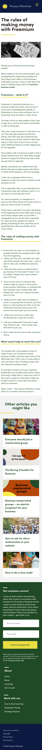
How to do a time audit (19, 572)
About (7, 680)
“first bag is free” (8, 79)
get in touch (9, 380)
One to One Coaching (13, 703)
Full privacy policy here (16, 660)
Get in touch (9, 687)
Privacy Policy (8, 737)
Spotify (30, 109)
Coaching (8, 684)
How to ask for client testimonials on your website (17, 541)
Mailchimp (5, 112)
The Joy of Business (20, 6)
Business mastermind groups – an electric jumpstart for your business (18, 506)
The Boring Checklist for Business (19, 471)
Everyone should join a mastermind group (18, 441)
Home (7, 676)
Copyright (6, 733)
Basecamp (21, 109)
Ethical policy (7, 740)
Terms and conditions (11, 730)
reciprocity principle (24, 76)
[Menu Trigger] (37, 4)
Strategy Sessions (12, 711)
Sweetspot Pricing (12, 707)
